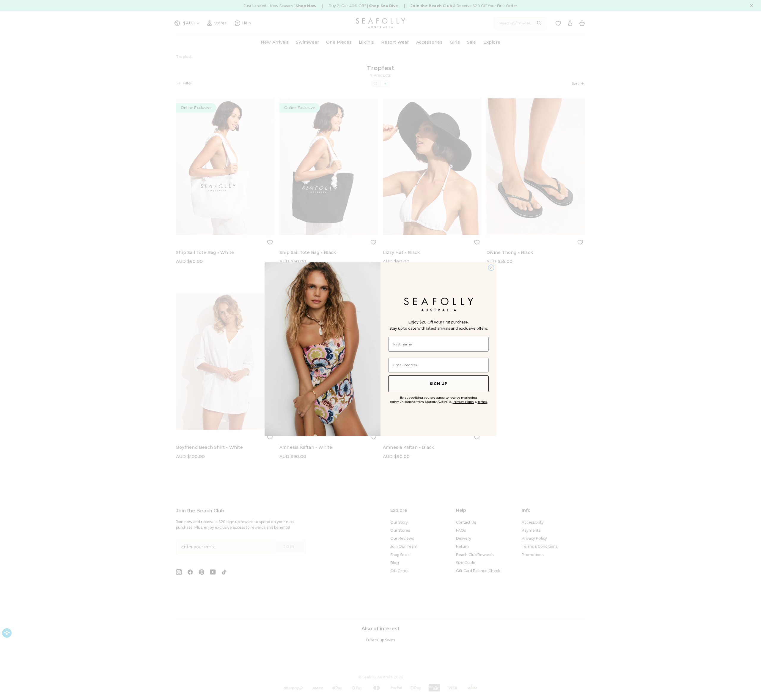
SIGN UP (439, 383)
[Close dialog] (491, 268)
